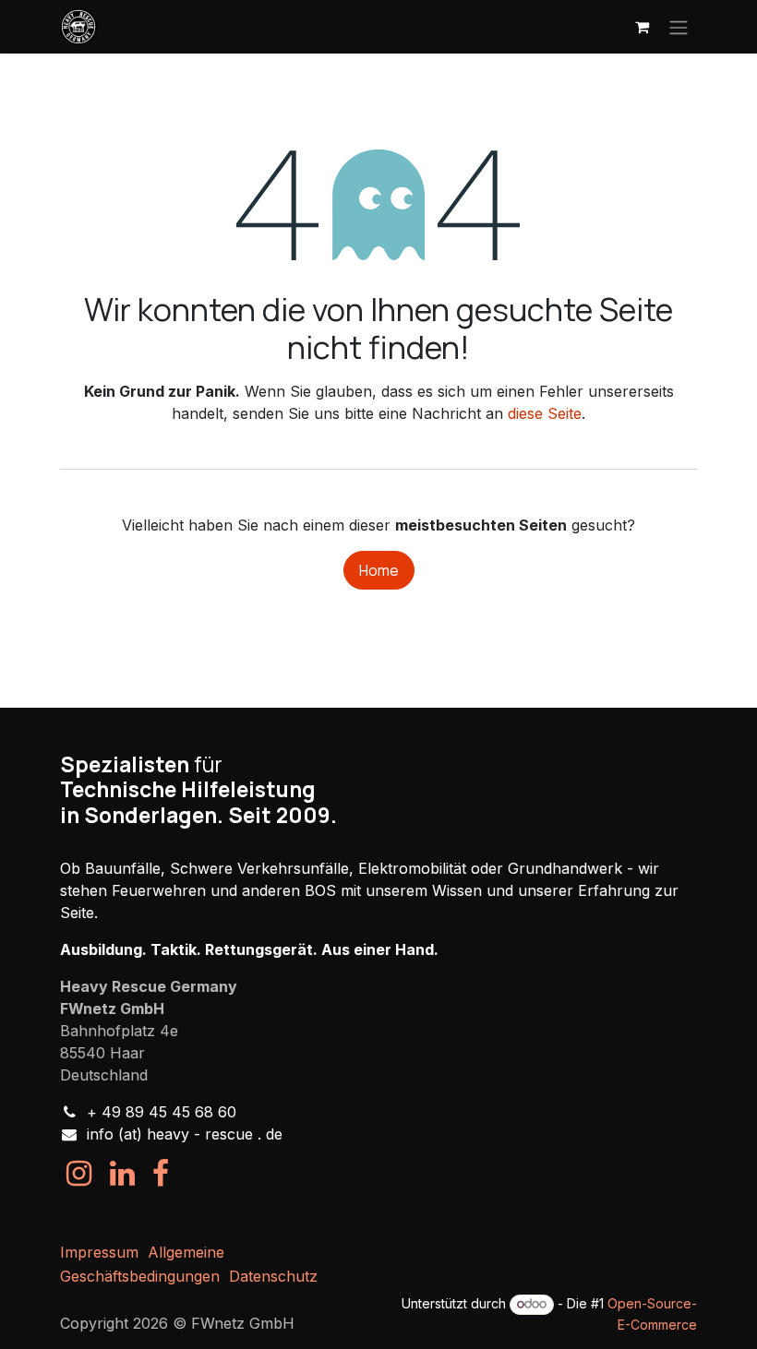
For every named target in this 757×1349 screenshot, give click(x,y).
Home (379, 570)
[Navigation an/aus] (678, 26)
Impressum (99, 1252)
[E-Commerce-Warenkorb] (641, 26)
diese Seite (545, 413)
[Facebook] (161, 1173)
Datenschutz (273, 1276)
